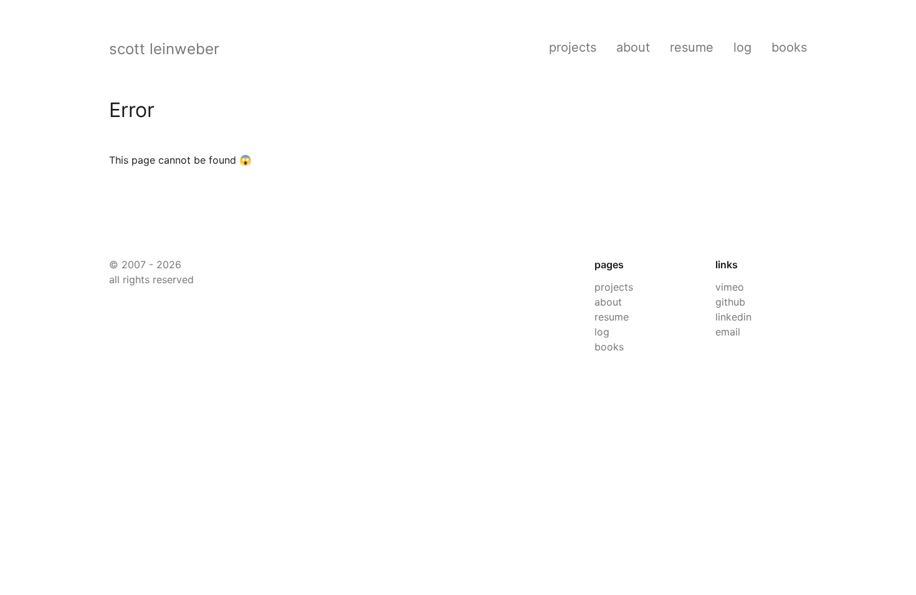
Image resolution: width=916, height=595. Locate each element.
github (730, 302)
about (633, 47)
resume (691, 47)
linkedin (733, 317)
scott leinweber (164, 49)
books (789, 47)
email (727, 332)
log (742, 47)
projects (572, 47)
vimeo (729, 287)
